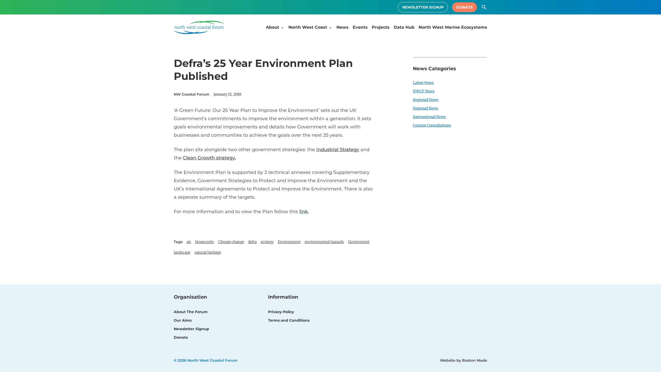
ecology (267, 241)
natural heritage (207, 252)
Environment (289, 241)
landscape (182, 252)
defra (252, 241)
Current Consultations (432, 125)
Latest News (423, 82)
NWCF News (424, 91)
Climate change (231, 241)
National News (425, 108)
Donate (464, 7)
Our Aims (183, 320)
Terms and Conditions (289, 320)
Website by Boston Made (463, 360)
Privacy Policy (281, 311)
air (189, 241)
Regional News (425, 99)
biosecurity (204, 241)
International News (429, 116)
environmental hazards (324, 241)
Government (358, 241)
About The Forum (191, 311)
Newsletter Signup (423, 7)
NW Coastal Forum (191, 94)
